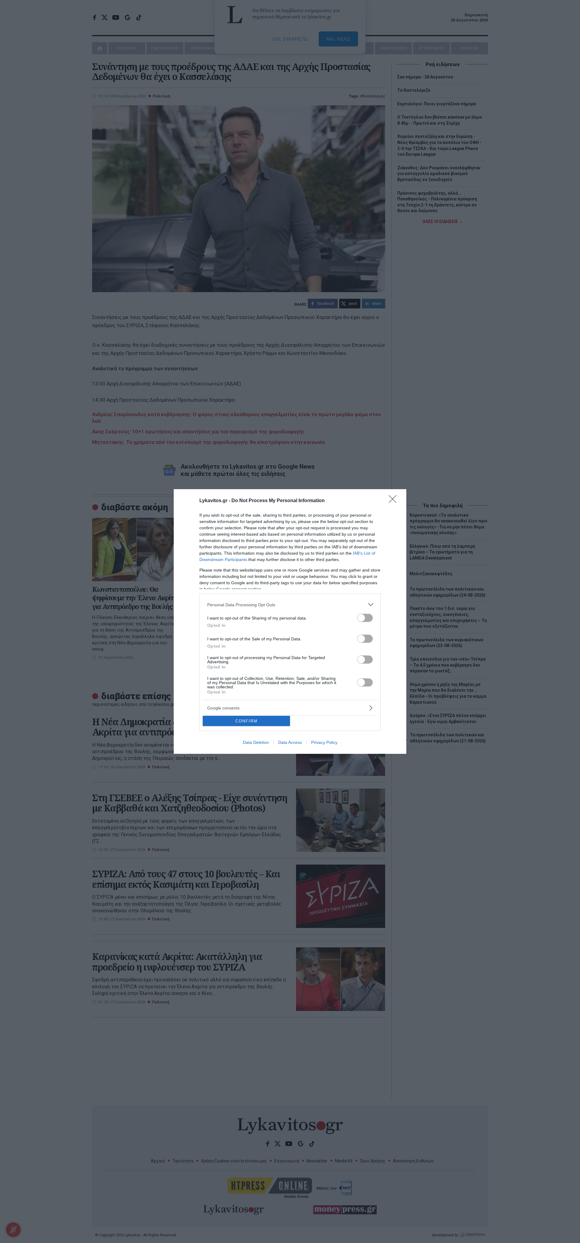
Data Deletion (256, 742)
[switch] (365, 618)
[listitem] (290, 604)
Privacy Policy (324, 742)
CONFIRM (246, 721)
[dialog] (290, 621)
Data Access (290, 742)
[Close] (394, 501)
